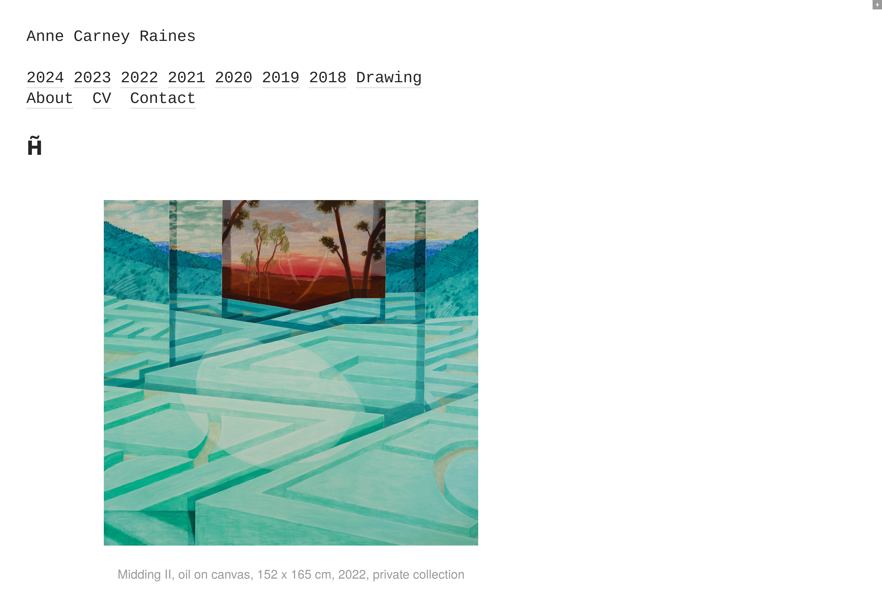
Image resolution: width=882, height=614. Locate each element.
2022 (139, 78)
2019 (281, 78)
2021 (186, 78)
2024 (45, 78)
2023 (92, 78)
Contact (163, 99)
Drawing (389, 78)
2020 (233, 78)
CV (101, 99)
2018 (328, 78)
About (50, 99)
